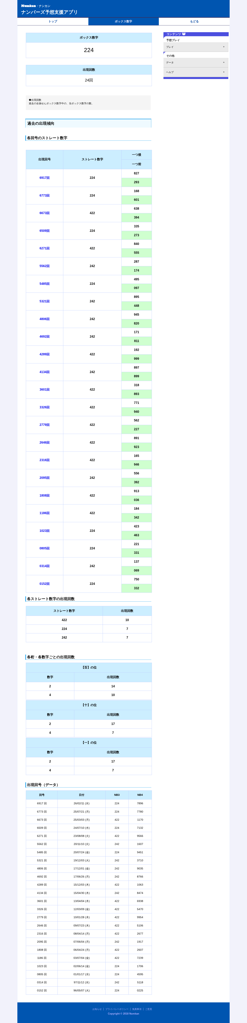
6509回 (45, 230)
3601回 (45, 389)
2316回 (45, 460)
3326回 (45, 407)
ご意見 (148, 1009)
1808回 (45, 495)
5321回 (45, 301)
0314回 (45, 566)
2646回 (45, 442)
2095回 (45, 477)
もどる (194, 21)
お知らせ (97, 1009)
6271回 (45, 248)
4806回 (45, 319)
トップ (52, 21)
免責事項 (136, 1009)
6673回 (45, 213)
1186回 (45, 513)
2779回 (45, 424)
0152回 (45, 583)
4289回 (45, 354)
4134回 (45, 372)
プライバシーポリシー (117, 1009)
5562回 (45, 266)
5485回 (45, 283)
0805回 (45, 548)
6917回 (45, 177)
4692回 (45, 336)
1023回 (45, 530)
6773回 (45, 195)
